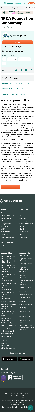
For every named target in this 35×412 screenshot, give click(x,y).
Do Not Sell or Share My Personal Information (17, 407)
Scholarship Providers (8, 242)
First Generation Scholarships (6, 319)
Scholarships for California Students (7, 280)
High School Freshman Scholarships (23, 275)
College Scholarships (17, 8)
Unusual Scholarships (8, 334)
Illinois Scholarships (26, 294)
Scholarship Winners (7, 221)
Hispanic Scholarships (8, 304)
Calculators (4, 234)
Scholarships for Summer (6, 337)
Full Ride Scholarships (8, 325)
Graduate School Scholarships (6, 271)
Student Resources (7, 237)
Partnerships (23, 221)
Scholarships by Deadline (25, 312)
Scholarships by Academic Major (25, 317)
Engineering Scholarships (5, 344)
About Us (22, 213)
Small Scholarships (25, 325)
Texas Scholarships (26, 280)
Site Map (22, 229)
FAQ (20, 215)
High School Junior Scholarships (25, 264)
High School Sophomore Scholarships (23, 269)
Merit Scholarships (7, 323)
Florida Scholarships (26, 287)
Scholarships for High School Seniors (8, 257)
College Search (6, 224)
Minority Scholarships (8, 301)
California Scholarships (23, 284)
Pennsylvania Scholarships (23, 301)
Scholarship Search (7, 215)
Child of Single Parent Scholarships (26, 328)
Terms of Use (24, 234)
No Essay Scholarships (8, 331)
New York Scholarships (23, 291)
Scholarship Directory (8, 218)
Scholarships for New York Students (8, 298)
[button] (2, 27)
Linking (21, 226)
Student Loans (5, 232)
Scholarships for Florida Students (6, 289)
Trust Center (23, 237)
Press (2, 245)
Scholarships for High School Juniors (8, 262)
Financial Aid (4, 8)
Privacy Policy (24, 232)
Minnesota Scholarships (23, 308)
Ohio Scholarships (25, 304)
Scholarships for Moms (8, 311)
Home (3, 213)
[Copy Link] (16, 70)
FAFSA (3, 229)
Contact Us (23, 218)
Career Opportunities (26, 224)
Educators (4, 240)
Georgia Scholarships (26, 297)
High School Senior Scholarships (25, 259)
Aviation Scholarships (8, 348)
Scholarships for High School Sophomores (8, 266)
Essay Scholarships (7, 328)
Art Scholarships (6, 341)
